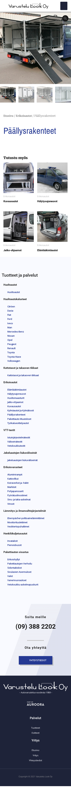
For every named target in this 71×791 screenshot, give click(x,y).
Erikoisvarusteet (12, 467)
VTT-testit (9, 430)
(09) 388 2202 (36, 626)
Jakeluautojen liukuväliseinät (20, 452)
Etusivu (8, 115)
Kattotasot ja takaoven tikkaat (20, 368)
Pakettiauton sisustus (16, 552)
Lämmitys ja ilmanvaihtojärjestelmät (24, 510)
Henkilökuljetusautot (15, 533)
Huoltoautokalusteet (15, 299)
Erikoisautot (24, 115)
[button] (63, 6)
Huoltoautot (10, 284)
